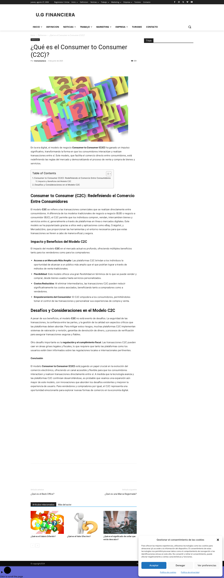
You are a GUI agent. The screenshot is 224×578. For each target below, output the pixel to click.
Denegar (180, 565)
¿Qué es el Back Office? (42, 494)
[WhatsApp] (55, 68)
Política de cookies (168, 572)
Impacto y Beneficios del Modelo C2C (54, 181)
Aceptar (153, 565)
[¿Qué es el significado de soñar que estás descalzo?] (120, 522)
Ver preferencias (207, 565)
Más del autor (64, 504)
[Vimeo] (187, 2)
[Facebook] (174, 2)
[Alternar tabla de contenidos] (107, 173)
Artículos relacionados (43, 504)
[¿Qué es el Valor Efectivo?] (83, 522)
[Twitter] (183, 2)
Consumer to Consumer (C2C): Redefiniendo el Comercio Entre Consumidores (72, 178)
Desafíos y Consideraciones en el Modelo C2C (57, 184)
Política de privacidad (190, 572)
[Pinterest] (48, 68)
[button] (217, 539)
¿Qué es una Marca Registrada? (121, 494)
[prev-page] (32, 545)
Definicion (42, 35)
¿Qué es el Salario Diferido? (43, 536)
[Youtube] (191, 2)
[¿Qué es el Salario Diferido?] (47, 522)
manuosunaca (40, 61)
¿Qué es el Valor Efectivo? (79, 536)
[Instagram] (179, 2)
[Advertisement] (84, 428)
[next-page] (37, 545)
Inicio (33, 35)
